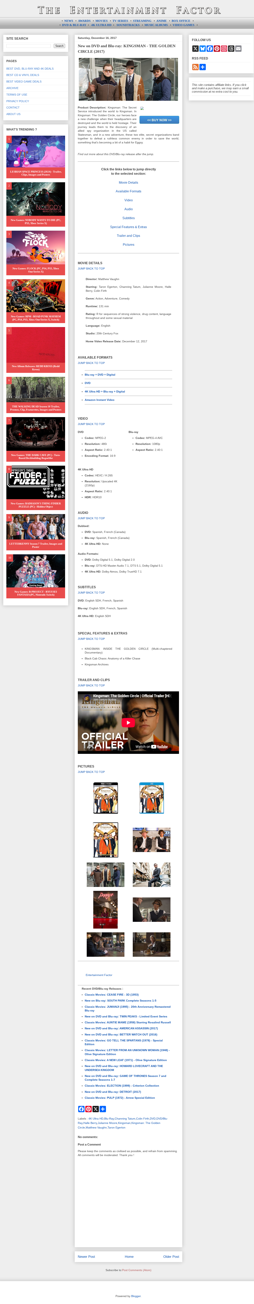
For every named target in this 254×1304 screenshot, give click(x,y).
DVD (87, 383)
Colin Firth (142, 1118)
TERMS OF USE (16, 94)
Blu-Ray (109, 1118)
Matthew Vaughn (96, 1127)
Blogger (136, 1296)
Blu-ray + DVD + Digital (100, 374)
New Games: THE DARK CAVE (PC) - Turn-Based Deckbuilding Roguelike (35, 457)
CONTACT (13, 107)
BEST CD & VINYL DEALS (22, 75)
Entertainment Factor (99, 975)
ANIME (161, 20)
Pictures (128, 244)
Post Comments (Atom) (136, 1270)
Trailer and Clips (128, 235)
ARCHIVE (12, 88)
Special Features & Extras (128, 227)
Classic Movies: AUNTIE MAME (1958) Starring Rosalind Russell (128, 1022)
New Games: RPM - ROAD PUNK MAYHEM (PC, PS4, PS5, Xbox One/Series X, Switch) (36, 318)
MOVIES (101, 20)
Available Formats (128, 191)
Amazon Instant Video (99, 399)
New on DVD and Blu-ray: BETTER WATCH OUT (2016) (121, 1034)
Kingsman (124, 1123)
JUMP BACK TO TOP (91, 268)
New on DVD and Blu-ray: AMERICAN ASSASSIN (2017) (121, 1028)
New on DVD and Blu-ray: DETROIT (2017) (113, 1091)
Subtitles (128, 218)
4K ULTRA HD (101, 25)
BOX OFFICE (181, 20)
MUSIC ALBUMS (156, 25)
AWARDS (84, 20)
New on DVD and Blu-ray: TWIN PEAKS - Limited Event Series (126, 1016)
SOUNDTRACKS (128, 25)
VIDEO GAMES (183, 25)
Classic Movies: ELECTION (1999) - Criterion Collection (122, 1085)
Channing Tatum (125, 1118)
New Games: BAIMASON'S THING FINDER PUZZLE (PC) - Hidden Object (36, 505)
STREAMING (142, 20)
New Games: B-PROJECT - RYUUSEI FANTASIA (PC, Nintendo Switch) (35, 593)
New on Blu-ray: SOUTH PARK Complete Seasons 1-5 (120, 1000)
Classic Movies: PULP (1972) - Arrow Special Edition (120, 1097)
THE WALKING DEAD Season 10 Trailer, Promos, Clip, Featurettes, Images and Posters (35, 408)
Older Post (171, 1257)
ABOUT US (13, 114)
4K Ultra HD (96, 1118)
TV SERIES (120, 20)
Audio (128, 209)
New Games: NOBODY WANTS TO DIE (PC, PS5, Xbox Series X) (36, 222)
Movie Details (128, 182)
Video (128, 200)
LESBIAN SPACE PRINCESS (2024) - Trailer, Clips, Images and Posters (36, 173)
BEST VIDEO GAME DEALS (23, 81)
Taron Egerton (116, 1127)
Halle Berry (90, 1123)
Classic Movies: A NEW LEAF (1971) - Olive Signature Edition (126, 1060)
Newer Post (86, 1257)
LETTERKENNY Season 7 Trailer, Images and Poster (35, 545)
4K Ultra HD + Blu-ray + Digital (105, 391)
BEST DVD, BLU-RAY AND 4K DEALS (30, 68)
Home (129, 1257)
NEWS (68, 20)
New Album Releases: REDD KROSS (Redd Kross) (36, 368)
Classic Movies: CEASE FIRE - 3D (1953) (112, 994)
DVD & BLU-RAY (74, 25)
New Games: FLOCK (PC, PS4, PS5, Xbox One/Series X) (36, 270)
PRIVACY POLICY (17, 101)
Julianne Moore (107, 1123)
